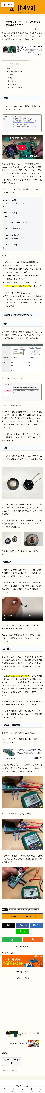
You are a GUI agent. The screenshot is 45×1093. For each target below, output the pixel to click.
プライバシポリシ (22, 1086)
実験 (8, 68)
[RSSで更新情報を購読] (33, 939)
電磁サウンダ (35, 910)
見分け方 (13, 81)
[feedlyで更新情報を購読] (12, 939)
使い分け (13, 84)
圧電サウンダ (23, 910)
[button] (40, 590)
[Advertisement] (22, 1002)
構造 (11, 75)
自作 (5, 910)
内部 (11, 78)
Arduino (13, 910)
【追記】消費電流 (16, 87)
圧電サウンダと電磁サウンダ (17, 71)
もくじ (12, 64)
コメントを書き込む (12, 1061)
